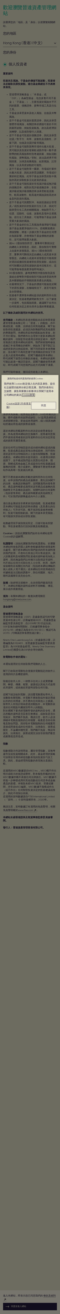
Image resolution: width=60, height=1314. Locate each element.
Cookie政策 (28, 395)
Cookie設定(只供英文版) (18, 405)
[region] (30, 394)
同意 (43, 405)
